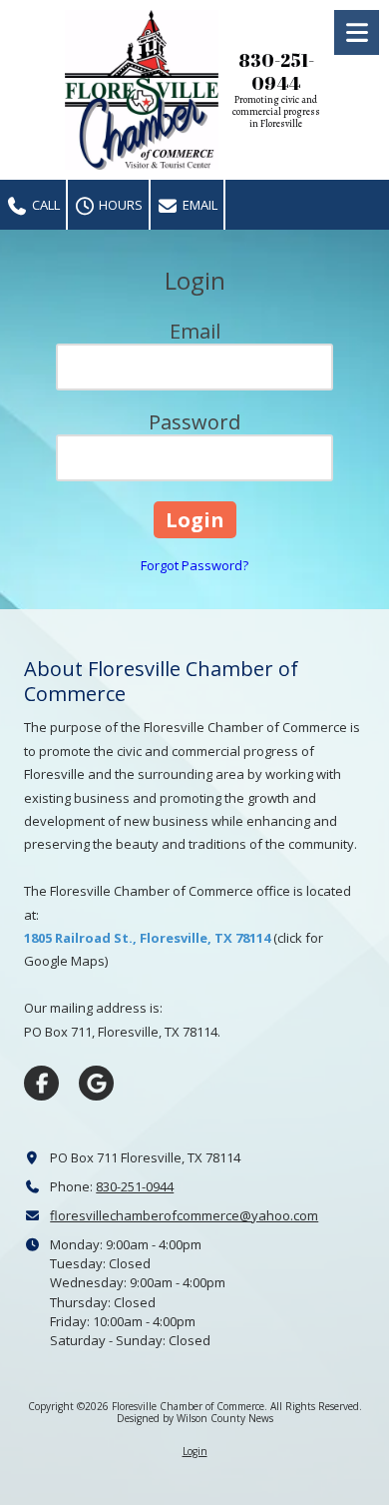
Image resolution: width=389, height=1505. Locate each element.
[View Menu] (356, 32)
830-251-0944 (135, 1186)
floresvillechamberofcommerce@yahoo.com (184, 1215)
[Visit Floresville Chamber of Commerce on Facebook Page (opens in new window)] (41, 1083)
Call (44, 205)
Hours (119, 205)
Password (194, 421)
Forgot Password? (194, 565)
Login (195, 1451)
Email (198, 205)
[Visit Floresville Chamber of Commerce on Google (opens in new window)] (96, 1083)
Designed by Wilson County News (195, 1418)
